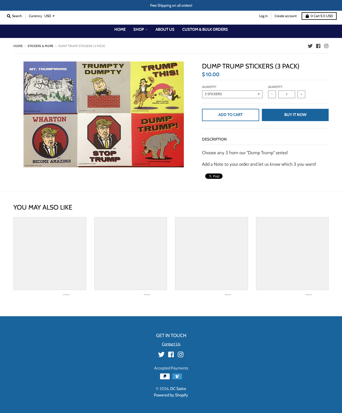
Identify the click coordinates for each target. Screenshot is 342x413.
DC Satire (178, 388)
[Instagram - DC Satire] (326, 45)
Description (214, 139)
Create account (286, 16)
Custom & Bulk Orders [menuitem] (205, 29)
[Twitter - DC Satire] (310, 45)
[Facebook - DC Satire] (318, 45)
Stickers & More (40, 46)
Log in (263, 16)
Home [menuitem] (120, 29)
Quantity (209, 87)
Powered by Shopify (171, 395)
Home (18, 46)
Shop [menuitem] (138, 29)
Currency (35, 16)
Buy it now (295, 114)
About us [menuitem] (165, 29)
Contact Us (171, 344)
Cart (321, 16)
